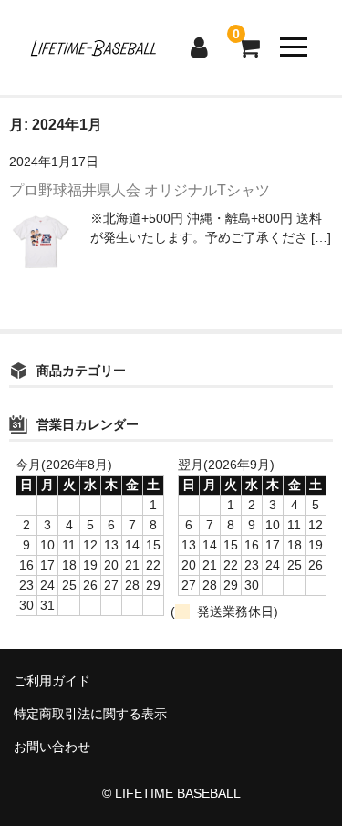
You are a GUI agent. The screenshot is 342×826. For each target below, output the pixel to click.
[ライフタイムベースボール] (93, 47)
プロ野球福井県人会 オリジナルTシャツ (139, 190)
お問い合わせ (52, 746)
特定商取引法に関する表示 (90, 713)
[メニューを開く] (293, 47)
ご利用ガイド (52, 681)
